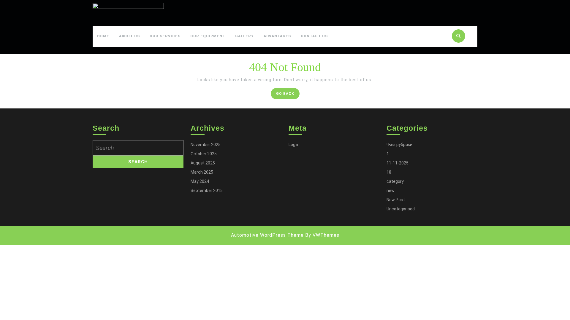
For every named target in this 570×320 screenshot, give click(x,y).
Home (103, 36)
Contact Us (314, 36)
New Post (396, 199)
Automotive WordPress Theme (267, 235)
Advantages (277, 36)
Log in (294, 144)
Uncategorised (401, 209)
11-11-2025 (397, 163)
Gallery (244, 36)
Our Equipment (207, 36)
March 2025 (202, 172)
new (391, 190)
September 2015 (207, 190)
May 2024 (200, 181)
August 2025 (203, 163)
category (395, 181)
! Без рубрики (399, 144)
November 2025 (206, 144)
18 (389, 172)
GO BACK (288, 95)
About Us (129, 36)
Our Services (165, 36)
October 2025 (204, 153)
